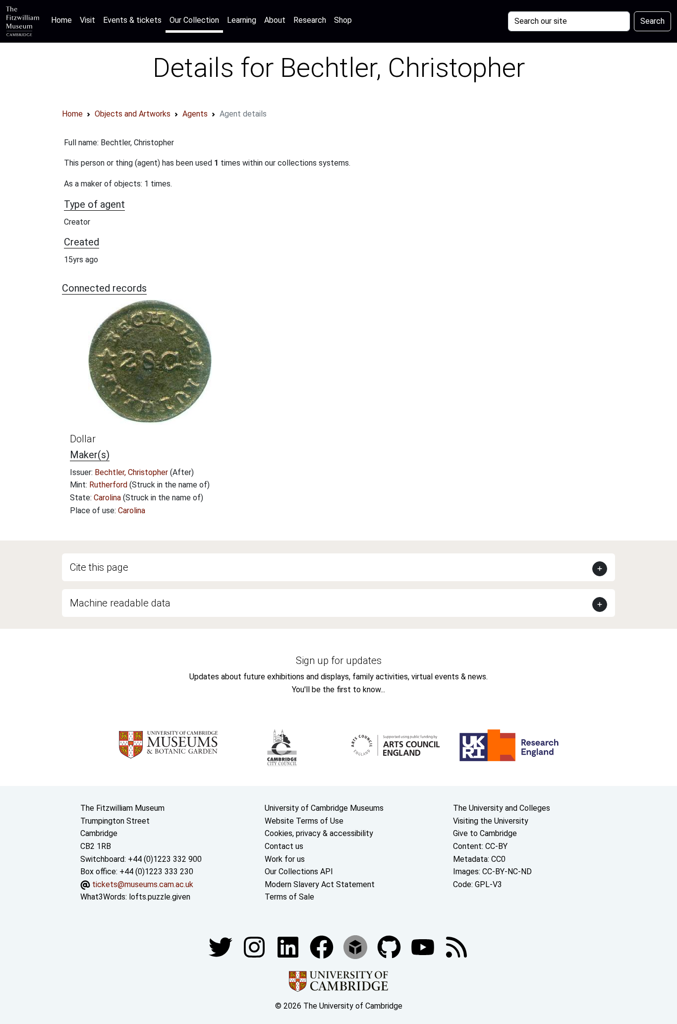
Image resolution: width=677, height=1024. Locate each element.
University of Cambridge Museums (324, 808)
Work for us (285, 859)
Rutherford (109, 484)
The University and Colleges (501, 808)
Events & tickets (132, 20)
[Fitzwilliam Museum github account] (390, 946)
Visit (87, 20)
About (274, 20)
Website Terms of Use (304, 821)
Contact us (284, 846)
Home (63, 20)
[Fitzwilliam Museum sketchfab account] (356, 946)
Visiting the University (490, 821)
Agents (195, 114)
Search (652, 21)
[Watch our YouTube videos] (424, 946)
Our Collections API (299, 871)
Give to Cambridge (485, 833)
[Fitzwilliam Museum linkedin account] (322, 946)
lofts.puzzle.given (159, 897)
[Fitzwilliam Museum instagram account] (255, 946)
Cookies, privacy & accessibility (319, 833)
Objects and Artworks (132, 114)
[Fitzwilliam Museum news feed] (456, 946)
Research (309, 20)
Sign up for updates (339, 660)
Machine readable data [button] (120, 603)
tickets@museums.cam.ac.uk (142, 884)
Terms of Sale (289, 897)
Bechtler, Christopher (132, 472)
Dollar (83, 439)
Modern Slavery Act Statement (320, 884)
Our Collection (194, 20)
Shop (343, 20)
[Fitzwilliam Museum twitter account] (221, 946)
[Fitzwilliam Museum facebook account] (289, 946)
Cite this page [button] (99, 567)
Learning (241, 20)
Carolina (108, 497)
